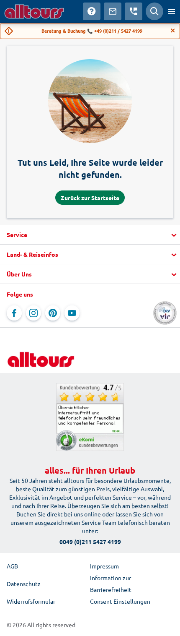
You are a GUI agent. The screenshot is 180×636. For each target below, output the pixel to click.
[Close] (173, 30)
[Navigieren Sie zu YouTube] (72, 313)
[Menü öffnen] (172, 11)
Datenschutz (24, 583)
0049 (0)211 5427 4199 (90, 541)
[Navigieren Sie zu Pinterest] (52, 313)
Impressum (104, 566)
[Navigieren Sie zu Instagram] (33, 313)
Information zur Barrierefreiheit (110, 583)
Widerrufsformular (31, 601)
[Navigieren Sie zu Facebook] (14, 313)
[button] (90, 235)
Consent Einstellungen (120, 601)
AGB (12, 566)
